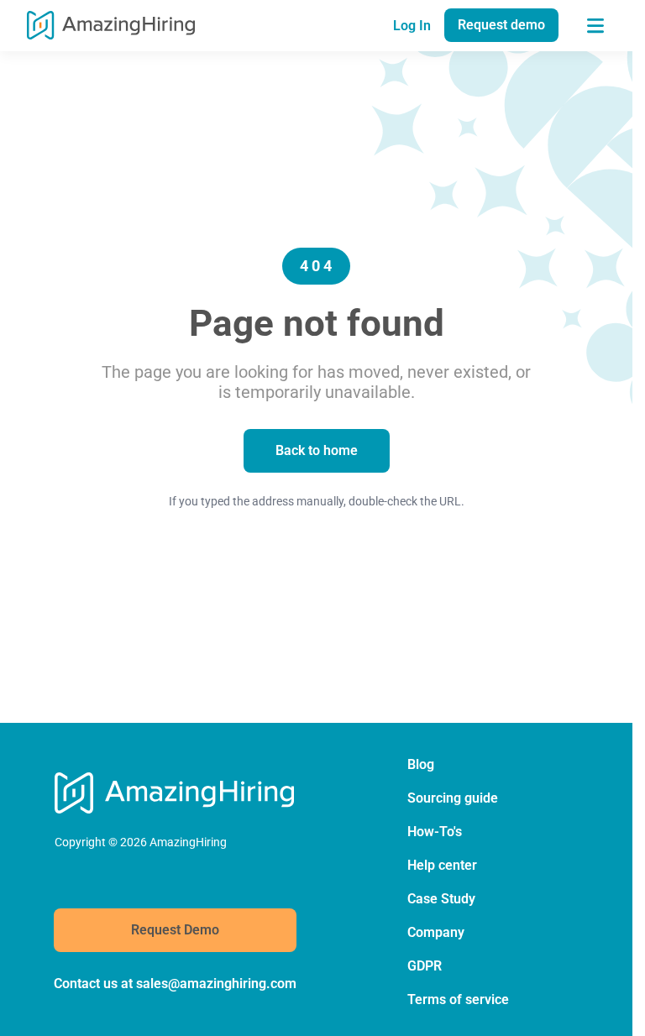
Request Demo (175, 930)
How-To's (434, 832)
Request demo (501, 25)
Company (435, 932)
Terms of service (458, 999)
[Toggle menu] (595, 25)
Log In (412, 26)
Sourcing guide (452, 798)
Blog (420, 764)
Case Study (441, 899)
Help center (442, 865)
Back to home (316, 450)
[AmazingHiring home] (111, 25)
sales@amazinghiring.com (216, 984)
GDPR (424, 966)
